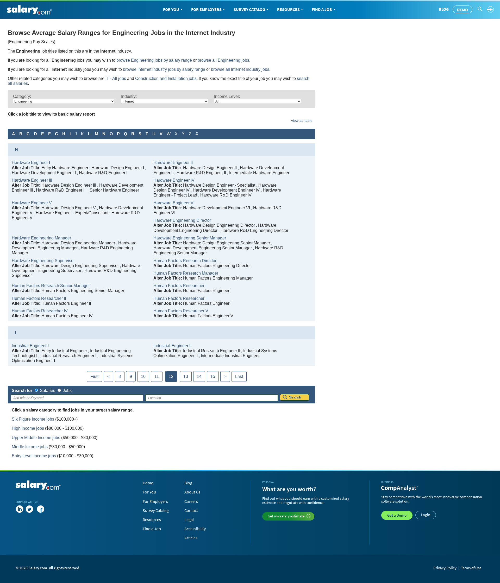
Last (239, 376)
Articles (190, 537)
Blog (444, 9)
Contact (191, 510)
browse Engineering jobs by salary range (154, 60)
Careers (191, 501)
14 (199, 376)
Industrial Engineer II (172, 346)
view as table (301, 120)
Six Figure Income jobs (33, 419)
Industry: (129, 96)
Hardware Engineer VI (174, 203)
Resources (288, 9)
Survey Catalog (249, 9)
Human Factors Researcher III (181, 298)
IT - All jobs (115, 78)
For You (171, 9)
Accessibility (195, 528)
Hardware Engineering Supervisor (43, 260)
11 (156, 376)
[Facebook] (41, 509)
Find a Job (322, 9)
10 (143, 376)
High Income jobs (28, 428)
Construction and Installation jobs (166, 78)
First (94, 376)
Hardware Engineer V (32, 203)
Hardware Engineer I (31, 162)
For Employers (206, 9)
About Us (192, 492)
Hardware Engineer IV (174, 180)
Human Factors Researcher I (180, 285)
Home (148, 482)
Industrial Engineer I (30, 346)
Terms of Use (471, 567)
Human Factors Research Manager (185, 273)
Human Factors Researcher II (39, 298)
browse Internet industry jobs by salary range (164, 69)
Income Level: (227, 96)
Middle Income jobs (30, 447)
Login (425, 514)
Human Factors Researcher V (180, 311)
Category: (22, 96)
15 (212, 376)
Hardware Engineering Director (182, 220)
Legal (189, 519)
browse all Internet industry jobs (240, 69)
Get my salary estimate (286, 516)
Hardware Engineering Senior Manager (189, 238)
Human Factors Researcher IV (40, 311)
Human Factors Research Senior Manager (51, 285)
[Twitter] (30, 509)
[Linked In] (19, 509)
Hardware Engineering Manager (41, 238)
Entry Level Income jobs (34, 456)
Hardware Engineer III (32, 180)
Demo (462, 9)
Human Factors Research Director (184, 260)
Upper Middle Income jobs (36, 437)
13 (185, 376)
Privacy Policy (445, 567)
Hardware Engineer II (173, 162)
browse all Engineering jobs (223, 60)
